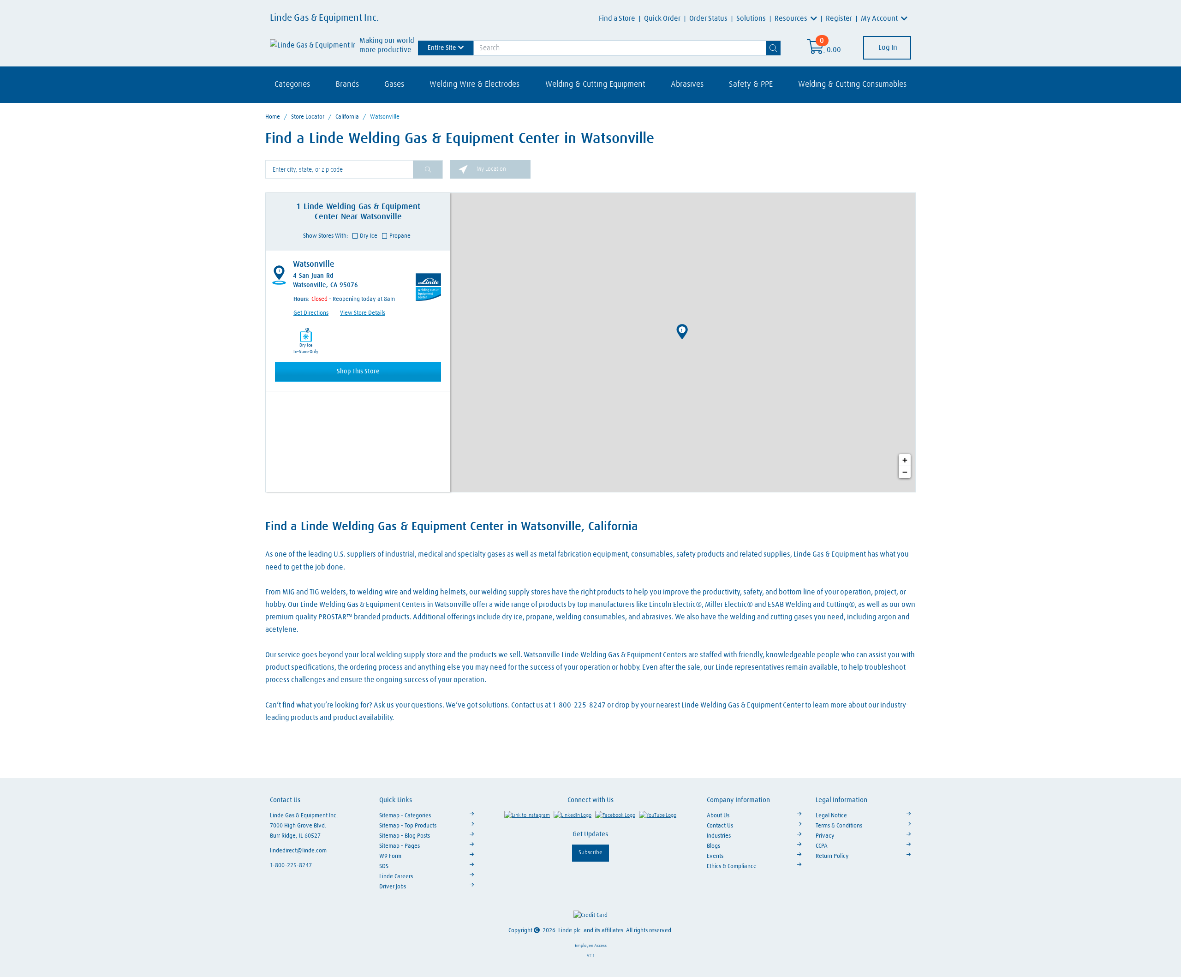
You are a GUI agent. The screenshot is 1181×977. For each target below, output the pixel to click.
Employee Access (591, 945)
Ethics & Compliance (732, 866)
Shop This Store (358, 371)
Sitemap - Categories (405, 816)
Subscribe (590, 853)
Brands (347, 84)
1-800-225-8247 (291, 866)
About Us (718, 816)
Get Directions (310, 313)
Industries (719, 836)
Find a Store (617, 18)
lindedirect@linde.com (298, 851)
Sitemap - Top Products (407, 826)
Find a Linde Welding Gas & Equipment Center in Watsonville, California (451, 527)
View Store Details (362, 313)
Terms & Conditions (839, 826)
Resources (792, 18)
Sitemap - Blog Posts (404, 836)
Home (272, 117)
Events (715, 856)
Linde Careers (396, 877)
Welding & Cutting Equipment (595, 84)
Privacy (825, 836)
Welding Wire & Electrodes (474, 84)
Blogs (713, 846)
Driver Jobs (392, 887)
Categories (292, 84)
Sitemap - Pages (399, 846)
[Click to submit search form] (427, 170)
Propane (400, 236)
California (347, 117)
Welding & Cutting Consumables (852, 84)
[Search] (773, 48)
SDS (383, 866)
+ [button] (904, 460)
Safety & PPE (751, 84)
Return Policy (832, 856)
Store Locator (307, 117)
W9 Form (390, 856)
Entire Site (442, 47)
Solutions (751, 18)
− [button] (904, 472)
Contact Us (720, 826)
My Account (880, 18)
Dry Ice (368, 236)
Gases (394, 84)
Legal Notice (831, 816)
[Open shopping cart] (816, 50)
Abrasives (687, 84)
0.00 (834, 50)
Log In (887, 47)
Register (839, 18)
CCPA (822, 846)
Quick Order (662, 18)
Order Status (708, 18)
